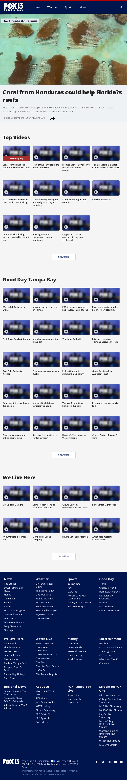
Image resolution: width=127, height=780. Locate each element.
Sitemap (8, 630)
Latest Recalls (74, 647)
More (83, 7)
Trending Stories (108, 651)
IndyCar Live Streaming (105, 715)
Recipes (103, 602)
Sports (72, 579)
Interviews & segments (74, 701)
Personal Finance (76, 651)
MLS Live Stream (108, 744)
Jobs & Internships (45, 702)
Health (7, 602)
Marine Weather (44, 598)
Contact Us (42, 722)
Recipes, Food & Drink (13, 669)
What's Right (10, 643)
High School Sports (77, 606)
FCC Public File (43, 714)
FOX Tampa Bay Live (47, 674)
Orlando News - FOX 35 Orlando (15, 693)
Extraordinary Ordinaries (106, 597)
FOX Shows (105, 655)
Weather (42, 579)
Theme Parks (11, 659)
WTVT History (43, 706)
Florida (7, 594)
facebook (96, 762)
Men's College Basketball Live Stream (107, 724)
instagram (109, 762)
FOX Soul (40, 662)
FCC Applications (45, 718)
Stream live (73, 695)
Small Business (75, 659)
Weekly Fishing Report (79, 602)
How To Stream (44, 643)
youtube (115, 762)
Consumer (9, 598)
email (121, 762)
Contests (104, 663)
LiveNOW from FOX (46, 654)
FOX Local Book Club (110, 647)
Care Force (10, 678)
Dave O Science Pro (110, 610)
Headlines (104, 643)
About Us (42, 687)
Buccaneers (73, 583)
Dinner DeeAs (11, 651)
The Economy (74, 655)
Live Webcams (43, 594)
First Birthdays (107, 606)
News (8, 579)
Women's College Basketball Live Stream (108, 733)
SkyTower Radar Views (44, 585)
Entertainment (110, 639)
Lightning (72, 591)
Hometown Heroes (109, 591)
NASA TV (40, 670)
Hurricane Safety (44, 606)
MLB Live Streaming (110, 706)
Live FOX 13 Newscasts (42, 649)
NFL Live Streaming (109, 695)
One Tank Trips (12, 655)
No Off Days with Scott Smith (76, 597)
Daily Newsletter (13, 626)
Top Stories (10, 583)
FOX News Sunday (14, 622)
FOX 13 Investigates (14, 610)
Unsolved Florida (13, 614)
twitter (103, 762)
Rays (70, 587)
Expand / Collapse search (121, 7)
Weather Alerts (44, 602)
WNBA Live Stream (109, 740)
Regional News (15, 687)
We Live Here (14, 639)
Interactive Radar (45, 590)
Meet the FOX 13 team (45, 693)
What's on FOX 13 (108, 659)
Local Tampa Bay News (13, 589)
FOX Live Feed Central (47, 666)
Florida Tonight (12, 647)
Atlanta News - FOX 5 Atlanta (15, 707)
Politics (8, 606)
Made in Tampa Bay (15, 663)
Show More (63, 257)
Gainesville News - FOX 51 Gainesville (14, 700)
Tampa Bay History (14, 674)
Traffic (102, 583)
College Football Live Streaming (110, 701)
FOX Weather (43, 618)
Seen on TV (10, 618)
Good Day (106, 579)
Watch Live (44, 639)
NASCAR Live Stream (110, 710)
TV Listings (41, 698)
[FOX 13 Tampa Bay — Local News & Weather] (15, 7)
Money (72, 639)
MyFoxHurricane (44, 614)
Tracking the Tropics (47, 610)
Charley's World (107, 587)
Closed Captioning (45, 710)
